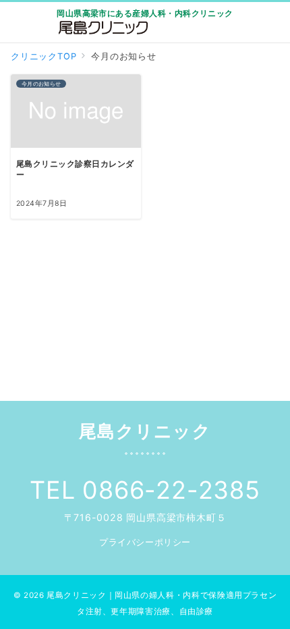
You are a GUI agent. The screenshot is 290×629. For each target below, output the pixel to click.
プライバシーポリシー (144, 542)
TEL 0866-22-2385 (145, 490)
